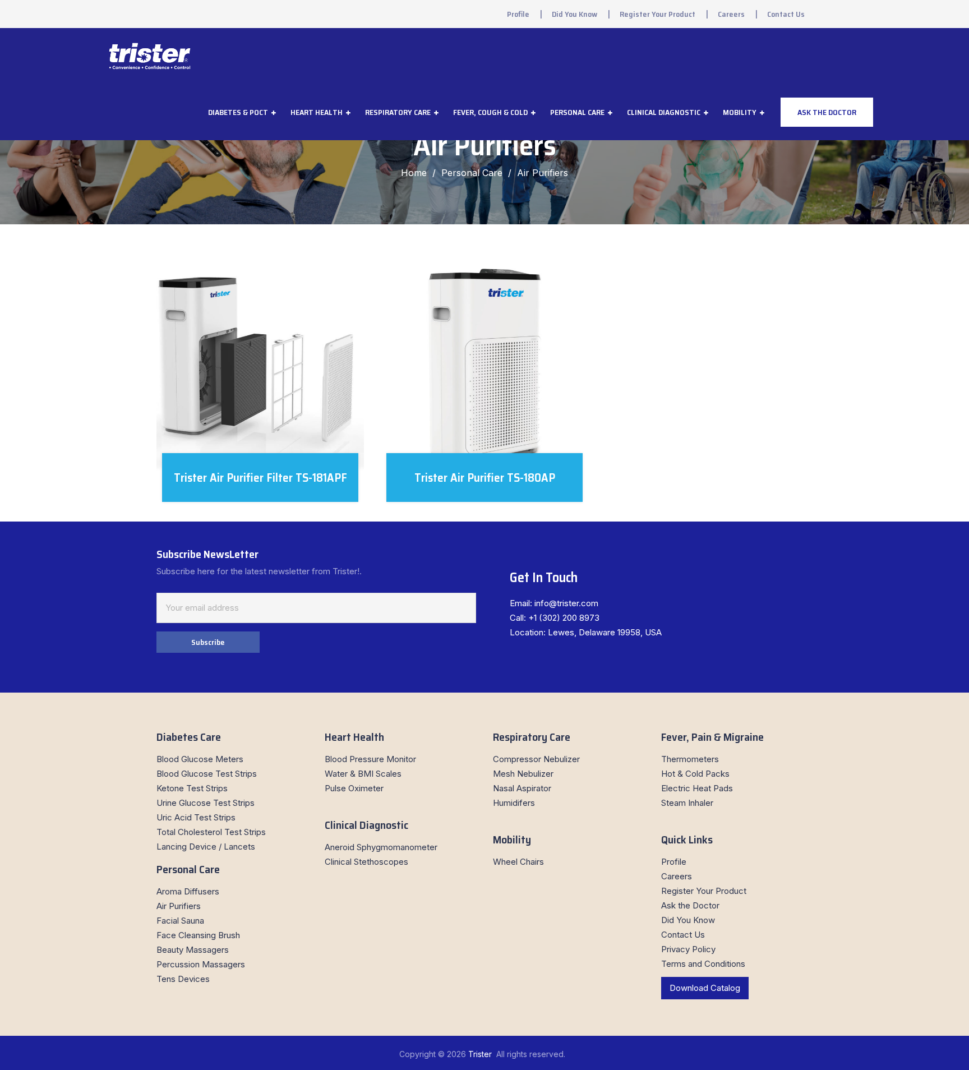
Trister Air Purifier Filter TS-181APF (260, 477)
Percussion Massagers (200, 964)
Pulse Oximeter (354, 788)
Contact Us (786, 14)
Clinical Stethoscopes (366, 861)
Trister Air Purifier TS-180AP (484, 477)
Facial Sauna (180, 920)
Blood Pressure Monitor (370, 759)
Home (414, 172)
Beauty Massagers (192, 949)
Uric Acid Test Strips (196, 817)
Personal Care (577, 112)
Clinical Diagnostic (663, 112)
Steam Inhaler (687, 802)
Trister (481, 1054)
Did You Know (574, 14)
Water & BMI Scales (363, 773)
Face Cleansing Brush (198, 935)
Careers (731, 14)
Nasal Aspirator (522, 788)
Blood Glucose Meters (199, 759)
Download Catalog (705, 988)
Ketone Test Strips (192, 788)
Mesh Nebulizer (523, 773)
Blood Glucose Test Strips (206, 773)
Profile (518, 14)
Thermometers (690, 759)
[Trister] (149, 56)
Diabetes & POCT (238, 112)
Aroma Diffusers (187, 891)
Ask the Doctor (690, 905)
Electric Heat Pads (697, 788)
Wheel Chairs (518, 861)
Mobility (739, 112)
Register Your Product (657, 14)
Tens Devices (183, 979)
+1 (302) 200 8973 (563, 617)
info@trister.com (566, 603)
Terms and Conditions (703, 963)
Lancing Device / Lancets (205, 846)
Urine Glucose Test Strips (205, 802)
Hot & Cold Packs (695, 773)
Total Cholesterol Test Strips (211, 832)
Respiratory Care (398, 112)
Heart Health (316, 112)
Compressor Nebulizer (536, 759)
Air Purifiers (178, 906)
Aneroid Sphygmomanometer (381, 847)
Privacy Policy (688, 949)
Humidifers (514, 802)
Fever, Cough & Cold (490, 112)
